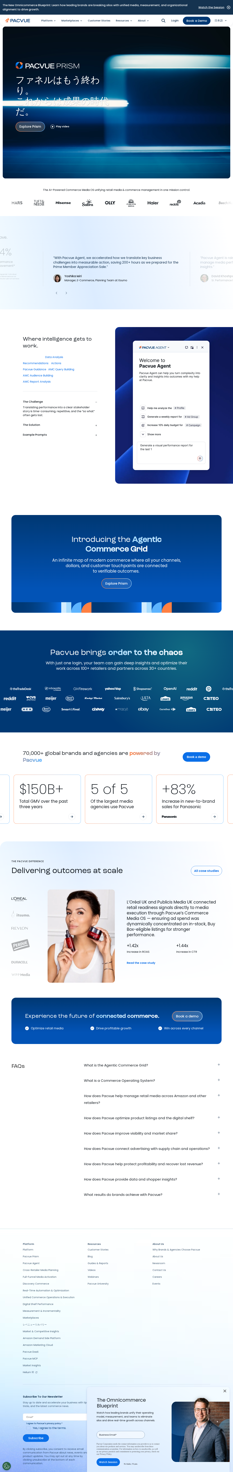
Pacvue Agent (31, 1263)
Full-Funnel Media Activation (39, 1277)
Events (156, 1283)
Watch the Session (211, 7)
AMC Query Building (61, 369)
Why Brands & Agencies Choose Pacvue (176, 1249)
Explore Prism (30, 126)
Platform (28, 1249)
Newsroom (158, 1263)
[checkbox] (59, 1428)
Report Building (33, 357)
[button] (56, 293)
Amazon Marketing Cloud (38, 1345)
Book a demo (196, 757)
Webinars (93, 1277)
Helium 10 (28, 1372)
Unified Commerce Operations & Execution (49, 1297)
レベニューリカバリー (35, 1324)
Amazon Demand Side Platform (42, 1338)
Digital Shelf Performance (38, 1304)
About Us (157, 1256)
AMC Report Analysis (37, 382)
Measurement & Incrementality (42, 1311)
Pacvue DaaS (31, 1352)
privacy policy (54, 1423)
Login (175, 20)
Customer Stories (99, 20)
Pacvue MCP (30, 1358)
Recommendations (36, 363)
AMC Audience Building (38, 375)
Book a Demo (196, 21)
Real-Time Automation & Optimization (46, 1290)
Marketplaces (31, 1317)
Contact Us (159, 1270)
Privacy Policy (105, 1454)
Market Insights (32, 1365)
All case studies (206, 871)
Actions (56, 363)
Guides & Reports (98, 1263)
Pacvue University (98, 1283)
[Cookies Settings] (6, 1466)
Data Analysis (54, 357)
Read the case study (141, 963)
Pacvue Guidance (34, 369)
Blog (90, 1256)
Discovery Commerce (36, 1283)
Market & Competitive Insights (41, 1331)
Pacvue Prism (31, 1256)
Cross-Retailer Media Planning (40, 1270)
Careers (157, 1277)
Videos (92, 1270)
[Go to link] (71, 816)
